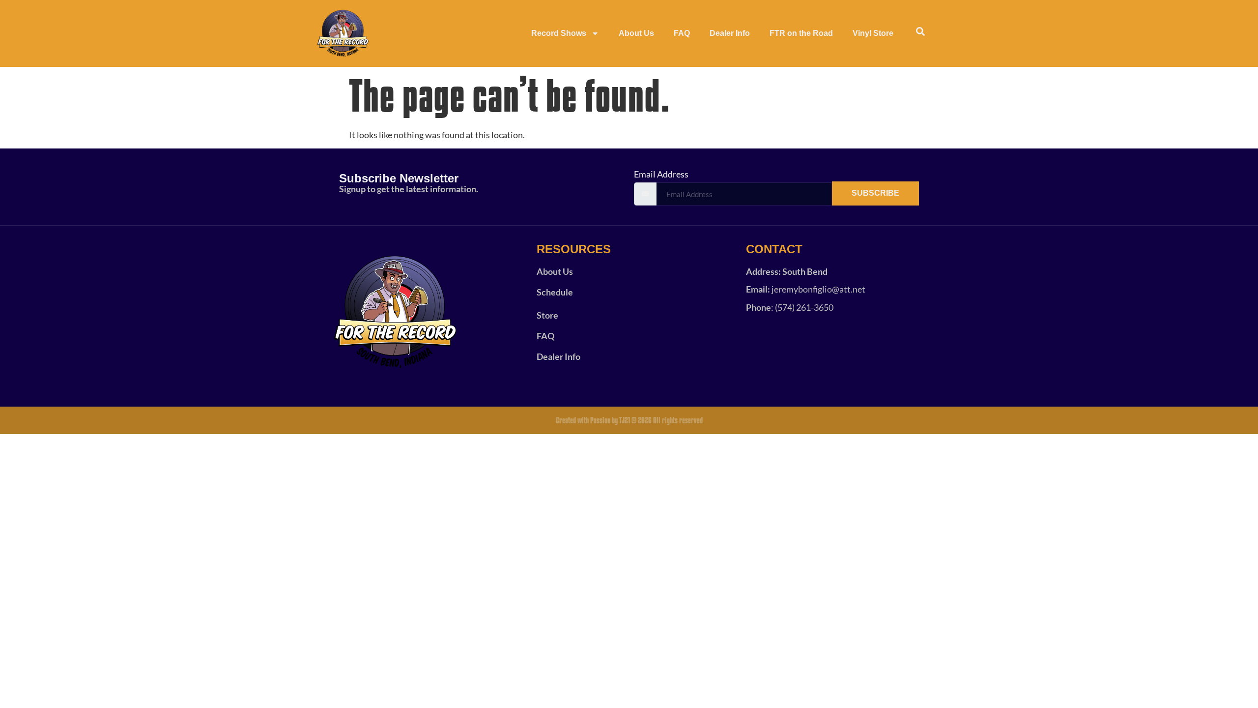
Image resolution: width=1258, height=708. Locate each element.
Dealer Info (730, 33)
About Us (636, 33)
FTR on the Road (801, 33)
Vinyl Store (873, 33)
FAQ (682, 33)
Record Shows (558, 33)
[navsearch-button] (920, 33)
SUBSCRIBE (875, 193)
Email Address (661, 174)
